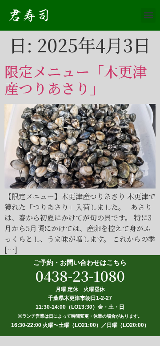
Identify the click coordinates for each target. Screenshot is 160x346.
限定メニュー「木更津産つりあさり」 (75, 79)
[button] (148, 15)
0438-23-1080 (80, 275)
